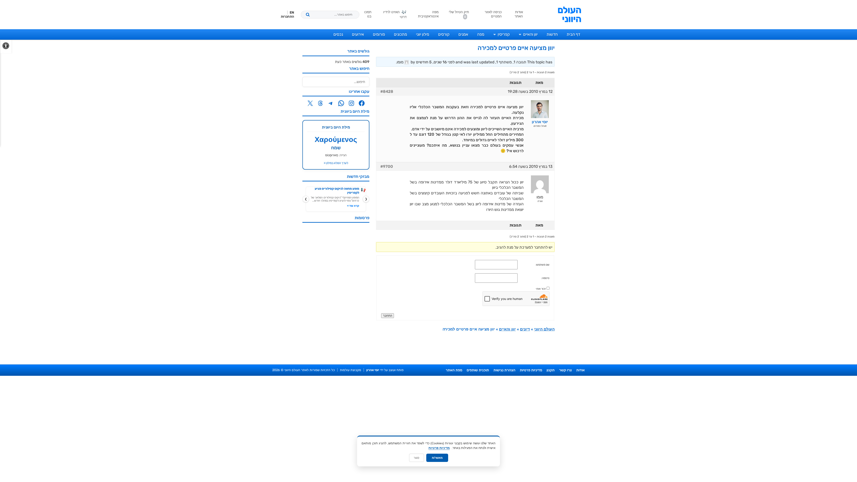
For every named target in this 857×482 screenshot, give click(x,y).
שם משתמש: (542, 264)
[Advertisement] (335, 293)
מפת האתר (454, 370)
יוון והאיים (530, 34)
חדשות (552, 34)
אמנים (463, 34)
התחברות (287, 17)
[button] (5, 46)
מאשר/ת (437, 457)
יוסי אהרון (372, 370)
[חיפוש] (307, 14)
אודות (580, 370)
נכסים (338, 34)
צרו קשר (565, 370)
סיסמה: (545, 278)
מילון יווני (422, 34)
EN (292, 12)
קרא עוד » (353, 205)
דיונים (525, 329)
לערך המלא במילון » (336, 163)
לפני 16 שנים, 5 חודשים (435, 62)
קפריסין (504, 34)
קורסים (443, 34)
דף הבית (573, 34)
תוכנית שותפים (478, 370)
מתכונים (400, 34)
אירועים (358, 34)
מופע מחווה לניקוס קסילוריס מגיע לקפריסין (337, 191)
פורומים (379, 34)
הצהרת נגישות (504, 370)
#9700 (386, 166)
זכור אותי (541, 288)
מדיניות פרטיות (531, 370)
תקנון (551, 370)
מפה (480, 34)
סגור (416, 457)
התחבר (387, 315)
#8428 (386, 91)
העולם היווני (569, 14)
